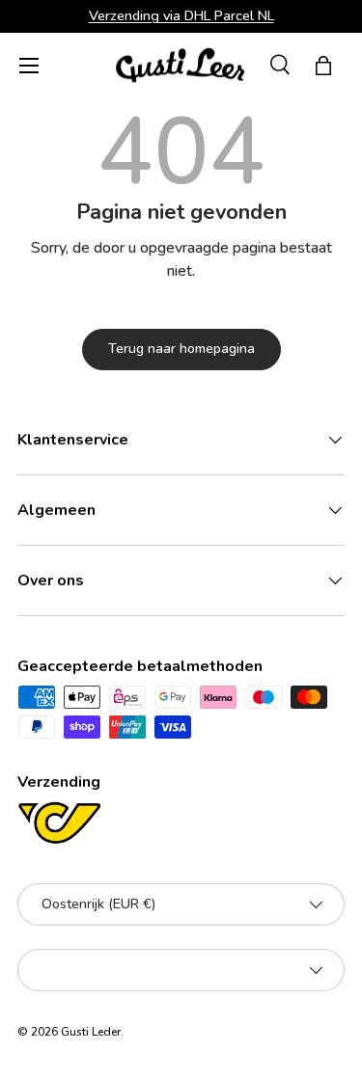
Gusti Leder (91, 1031)
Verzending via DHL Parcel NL (181, 15)
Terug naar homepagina (181, 348)
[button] (323, 65)
